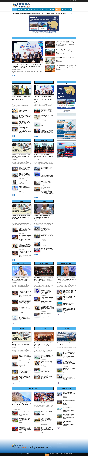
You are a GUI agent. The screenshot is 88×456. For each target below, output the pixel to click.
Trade (21, 201)
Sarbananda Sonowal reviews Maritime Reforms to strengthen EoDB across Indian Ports (66, 59)
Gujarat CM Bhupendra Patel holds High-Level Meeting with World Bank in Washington (24, 378)
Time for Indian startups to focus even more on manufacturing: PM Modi (68, 423)
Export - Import (58, 45)
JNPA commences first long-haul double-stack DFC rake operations (25, 116)
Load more (32, 434)
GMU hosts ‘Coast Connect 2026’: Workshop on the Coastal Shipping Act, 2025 (35, 13)
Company (66, 328)
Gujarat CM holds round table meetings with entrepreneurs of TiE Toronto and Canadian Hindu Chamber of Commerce (65, 43)
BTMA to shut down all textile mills (42, 403)
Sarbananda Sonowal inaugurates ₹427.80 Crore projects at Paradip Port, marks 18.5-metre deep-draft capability (25, 310)
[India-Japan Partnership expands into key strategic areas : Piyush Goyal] (37, 315)
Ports (21, 82)
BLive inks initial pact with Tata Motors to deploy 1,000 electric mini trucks (47, 250)
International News (66, 263)
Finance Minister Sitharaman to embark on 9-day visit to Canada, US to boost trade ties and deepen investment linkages (25, 238)
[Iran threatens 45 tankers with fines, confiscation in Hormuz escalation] (59, 310)
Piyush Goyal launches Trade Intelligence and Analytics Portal (69, 402)
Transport (44, 201)
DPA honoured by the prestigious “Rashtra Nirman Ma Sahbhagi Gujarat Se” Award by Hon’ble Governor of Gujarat (25, 130)
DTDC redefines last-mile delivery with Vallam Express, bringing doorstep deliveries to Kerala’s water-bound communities (47, 237)
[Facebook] (70, 1)
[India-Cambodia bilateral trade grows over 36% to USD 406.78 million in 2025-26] (15, 372)
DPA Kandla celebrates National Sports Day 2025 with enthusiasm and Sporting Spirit (47, 429)
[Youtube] (75, 1)
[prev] (72, 13)
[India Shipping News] (21, 5)
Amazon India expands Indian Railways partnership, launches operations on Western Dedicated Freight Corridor (69, 377)
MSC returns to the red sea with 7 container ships (69, 297)
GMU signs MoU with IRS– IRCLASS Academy (46, 412)
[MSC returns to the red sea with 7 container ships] (59, 298)
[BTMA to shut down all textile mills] (44, 396)
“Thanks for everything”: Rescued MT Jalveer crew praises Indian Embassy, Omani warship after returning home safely (47, 421)
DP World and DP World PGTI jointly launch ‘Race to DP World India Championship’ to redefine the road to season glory (47, 175)
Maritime (57, 61)
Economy (44, 328)
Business (21, 328)
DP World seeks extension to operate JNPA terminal (47, 168)
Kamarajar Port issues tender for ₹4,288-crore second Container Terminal (69, 370)
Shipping (13, 69)
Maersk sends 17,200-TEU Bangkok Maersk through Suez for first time (69, 303)
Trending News (43, 424)
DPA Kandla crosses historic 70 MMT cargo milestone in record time (25, 110)
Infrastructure (21, 263)
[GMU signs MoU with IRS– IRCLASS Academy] (37, 413)
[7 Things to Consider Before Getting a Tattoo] (15, 182)
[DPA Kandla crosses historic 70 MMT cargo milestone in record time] (15, 111)
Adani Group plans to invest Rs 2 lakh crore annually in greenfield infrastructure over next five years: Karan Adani (25, 429)
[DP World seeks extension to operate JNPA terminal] (37, 169)
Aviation (65, 411)
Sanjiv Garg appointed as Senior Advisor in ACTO (46, 243)
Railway (20, 422)
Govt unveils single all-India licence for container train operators (24, 419)
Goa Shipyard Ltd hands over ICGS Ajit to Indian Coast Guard (47, 124)
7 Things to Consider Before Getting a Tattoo (25, 181)
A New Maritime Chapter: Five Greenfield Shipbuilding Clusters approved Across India (25, 318)
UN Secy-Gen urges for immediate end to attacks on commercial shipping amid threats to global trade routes (47, 131)
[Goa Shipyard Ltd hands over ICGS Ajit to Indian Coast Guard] (37, 124)
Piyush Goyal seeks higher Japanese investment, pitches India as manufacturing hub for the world (25, 246)
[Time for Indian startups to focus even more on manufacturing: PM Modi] (59, 423)
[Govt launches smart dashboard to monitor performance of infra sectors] (59, 409)
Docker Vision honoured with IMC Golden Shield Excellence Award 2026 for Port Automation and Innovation (21, 98)
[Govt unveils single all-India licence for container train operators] (15, 420)
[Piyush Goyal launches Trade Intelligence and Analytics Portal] (59, 402)
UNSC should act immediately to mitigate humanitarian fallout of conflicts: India (25, 168)
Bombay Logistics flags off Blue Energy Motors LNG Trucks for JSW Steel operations (47, 228)
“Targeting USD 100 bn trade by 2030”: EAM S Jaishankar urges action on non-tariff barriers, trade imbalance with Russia (25, 254)
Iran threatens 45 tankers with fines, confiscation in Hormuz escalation (69, 309)
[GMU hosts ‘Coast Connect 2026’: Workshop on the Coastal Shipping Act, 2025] (50, 52)
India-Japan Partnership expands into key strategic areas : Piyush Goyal (46, 315)
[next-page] (14, 75)
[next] (74, 13)
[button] (74, 9)
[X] (73, 1)
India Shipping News (22, 453)
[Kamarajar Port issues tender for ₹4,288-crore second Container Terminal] (59, 370)
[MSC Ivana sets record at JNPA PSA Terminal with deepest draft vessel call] (59, 416)
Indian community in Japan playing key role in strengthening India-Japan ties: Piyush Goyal (66, 67)
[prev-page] (13, 75)
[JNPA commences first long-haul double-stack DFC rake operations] (15, 117)
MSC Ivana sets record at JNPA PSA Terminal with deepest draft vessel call (68, 416)
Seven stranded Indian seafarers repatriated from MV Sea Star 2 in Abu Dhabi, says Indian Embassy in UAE (25, 175)
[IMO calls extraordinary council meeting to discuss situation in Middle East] (21, 396)
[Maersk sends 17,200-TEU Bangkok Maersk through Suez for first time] (59, 304)
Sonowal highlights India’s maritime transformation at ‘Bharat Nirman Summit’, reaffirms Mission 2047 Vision (24, 189)
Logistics (44, 140)
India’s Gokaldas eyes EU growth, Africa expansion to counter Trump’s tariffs (24, 413)
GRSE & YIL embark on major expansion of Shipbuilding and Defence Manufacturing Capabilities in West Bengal (25, 302)
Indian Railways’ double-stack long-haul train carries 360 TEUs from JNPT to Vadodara (25, 122)
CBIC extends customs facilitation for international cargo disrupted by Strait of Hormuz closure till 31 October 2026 (47, 291)
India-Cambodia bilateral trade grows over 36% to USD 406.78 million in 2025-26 (25, 371)
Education (57, 53)
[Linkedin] (72, 1)
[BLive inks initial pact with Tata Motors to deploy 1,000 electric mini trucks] (37, 250)
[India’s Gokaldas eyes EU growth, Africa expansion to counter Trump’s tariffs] (15, 413)
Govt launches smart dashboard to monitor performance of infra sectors (69, 409)
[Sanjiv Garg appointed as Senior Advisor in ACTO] (37, 244)
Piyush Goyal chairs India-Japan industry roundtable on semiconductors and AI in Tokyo (25, 230)
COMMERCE (57, 69)
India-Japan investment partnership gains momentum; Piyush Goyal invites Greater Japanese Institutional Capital (25, 357)
